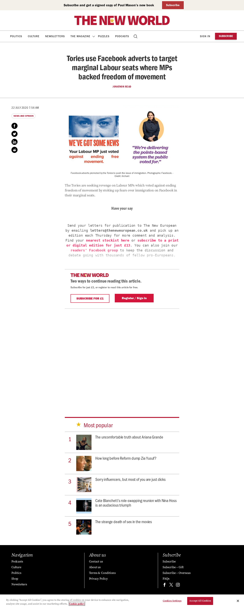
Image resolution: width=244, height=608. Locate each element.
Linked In (14, 142)
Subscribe (173, 5)
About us (95, 567)
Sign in (205, 36)
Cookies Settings (172, 600)
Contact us (96, 561)
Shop (14, 579)
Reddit (14, 150)
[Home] (122, 20)
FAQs (166, 579)
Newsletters (55, 36)
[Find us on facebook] (164, 585)
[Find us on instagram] (178, 585)
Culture (33, 36)
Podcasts (122, 36)
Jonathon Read (122, 86)
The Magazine (80, 36)
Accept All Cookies (200, 600)
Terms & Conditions (102, 573)
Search (136, 36)
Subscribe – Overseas (176, 573)
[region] (122, 601)
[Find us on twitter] (171, 585)
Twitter (14, 134)
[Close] (238, 601)
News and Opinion (23, 116)
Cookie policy (77, 603)
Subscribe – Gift (173, 567)
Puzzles (103, 36)
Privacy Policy (98, 579)
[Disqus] (122, 356)
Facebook (14, 126)
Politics (16, 36)
